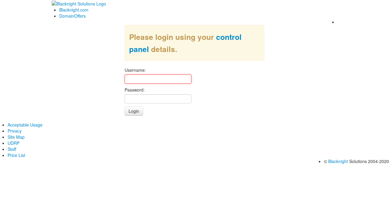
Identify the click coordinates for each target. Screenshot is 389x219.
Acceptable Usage (25, 125)
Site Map (16, 137)
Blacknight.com (73, 10)
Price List (16, 155)
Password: (135, 90)
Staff (12, 149)
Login (134, 111)
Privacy (15, 131)
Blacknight (338, 161)
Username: (135, 70)
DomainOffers (72, 16)
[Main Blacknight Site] (79, 3)
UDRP (13, 143)
